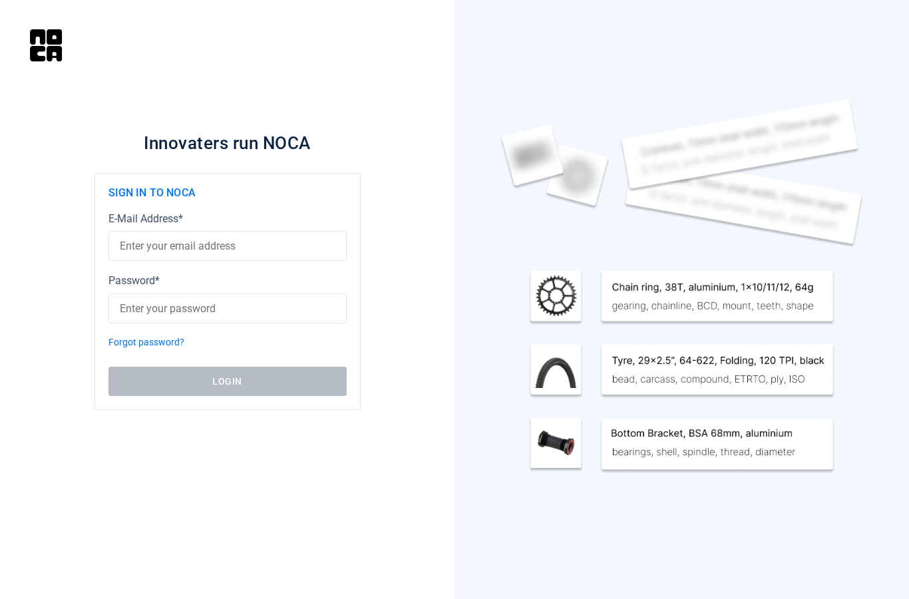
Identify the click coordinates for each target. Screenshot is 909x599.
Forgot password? (146, 342)
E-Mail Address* (145, 218)
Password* (134, 280)
